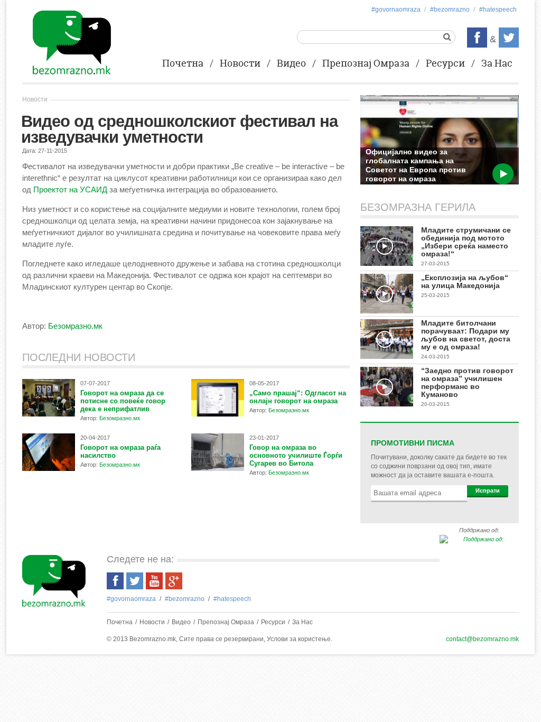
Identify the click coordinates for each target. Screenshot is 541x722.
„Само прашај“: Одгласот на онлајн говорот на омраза (297, 397)
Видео (291, 64)
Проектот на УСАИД (70, 189)
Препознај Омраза (365, 64)
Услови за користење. (299, 639)
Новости (240, 64)
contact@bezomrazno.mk (482, 639)
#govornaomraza (396, 9)
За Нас (496, 64)
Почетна (182, 64)
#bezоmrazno (450, 9)
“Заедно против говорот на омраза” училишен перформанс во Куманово (467, 382)
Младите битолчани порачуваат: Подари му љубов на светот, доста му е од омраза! (465, 335)
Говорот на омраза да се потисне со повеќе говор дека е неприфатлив (122, 401)
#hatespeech (498, 9)
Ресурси (445, 64)
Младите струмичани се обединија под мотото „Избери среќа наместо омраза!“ (466, 242)
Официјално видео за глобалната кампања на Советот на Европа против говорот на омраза (416, 165)
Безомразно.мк (75, 325)
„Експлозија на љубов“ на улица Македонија (464, 281)
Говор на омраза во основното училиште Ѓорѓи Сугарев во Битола (295, 455)
